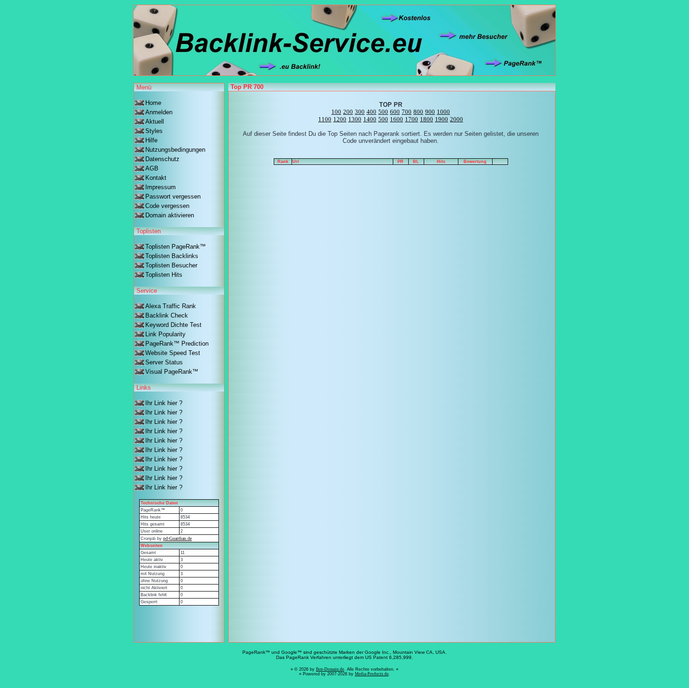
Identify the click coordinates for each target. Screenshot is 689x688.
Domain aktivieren (169, 215)
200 (348, 111)
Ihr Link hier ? (163, 403)
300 (360, 111)
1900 (441, 119)
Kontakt (155, 177)
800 (418, 111)
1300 (354, 119)
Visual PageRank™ (171, 371)
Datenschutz (162, 159)
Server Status (164, 362)
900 (430, 111)
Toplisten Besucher (171, 265)
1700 (411, 119)
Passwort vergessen (173, 196)
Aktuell (154, 121)
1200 (339, 119)
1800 (426, 119)
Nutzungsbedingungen (175, 149)
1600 (396, 119)
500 (383, 111)
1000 (443, 111)
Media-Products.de (372, 674)
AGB (151, 168)
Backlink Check (166, 315)
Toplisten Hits (163, 274)
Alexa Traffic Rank (170, 306)
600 (395, 111)
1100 (324, 119)
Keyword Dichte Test (173, 324)
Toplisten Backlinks (171, 255)
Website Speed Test (172, 352)
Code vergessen (167, 205)
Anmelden (158, 112)
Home (153, 102)
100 (336, 111)
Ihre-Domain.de (330, 669)
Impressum (160, 187)
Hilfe (151, 140)
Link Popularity (165, 334)
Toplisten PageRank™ (175, 246)
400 (371, 111)
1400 (369, 119)
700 (407, 111)
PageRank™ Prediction (177, 343)
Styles (154, 130)
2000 (456, 119)
